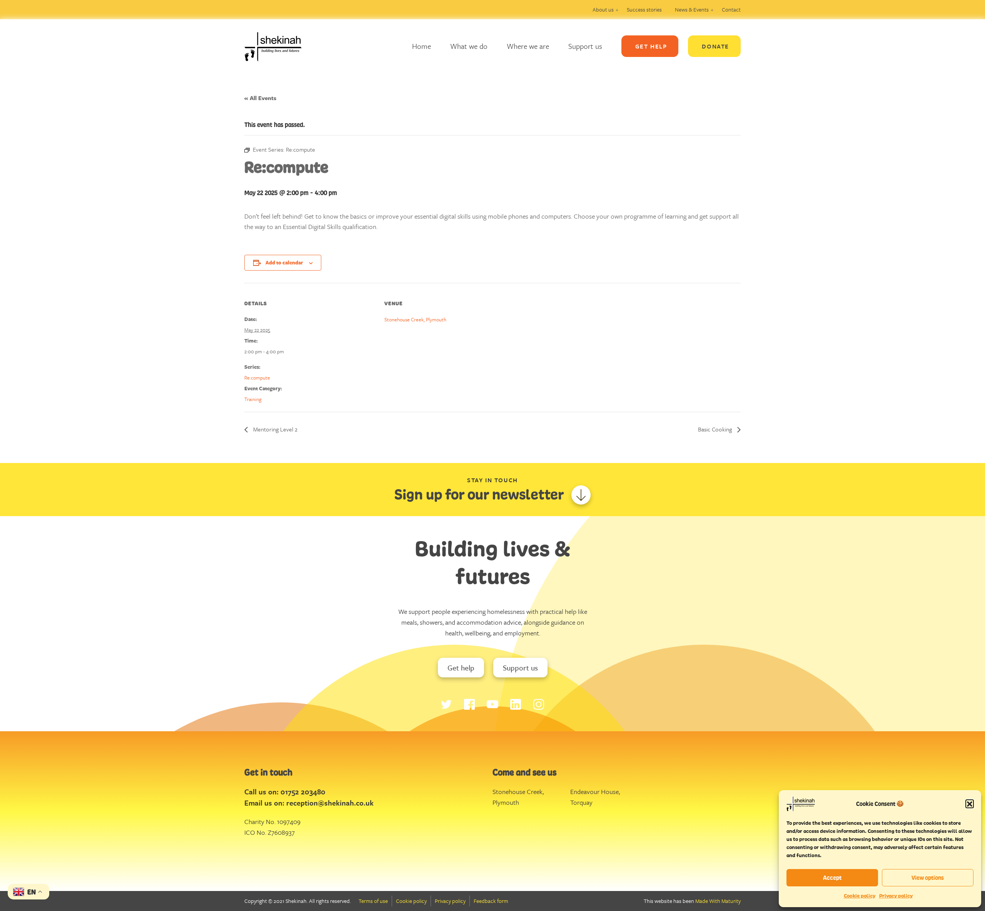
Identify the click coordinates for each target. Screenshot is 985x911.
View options (928, 877)
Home (421, 46)
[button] (969, 803)
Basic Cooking (715, 429)
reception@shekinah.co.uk (330, 802)
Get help (460, 667)
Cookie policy (859, 896)
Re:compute (257, 377)
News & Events (692, 9)
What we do (468, 46)
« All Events (260, 98)
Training (253, 399)
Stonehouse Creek (517, 791)
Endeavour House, (595, 791)
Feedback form (491, 901)
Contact (731, 9)
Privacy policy (896, 896)
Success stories (644, 9)
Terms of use (373, 901)
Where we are (528, 46)
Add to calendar (284, 262)
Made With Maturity (718, 901)
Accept (832, 877)
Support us (585, 46)
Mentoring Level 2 (274, 429)
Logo (279, 46)
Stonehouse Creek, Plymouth (415, 319)
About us (603, 9)
